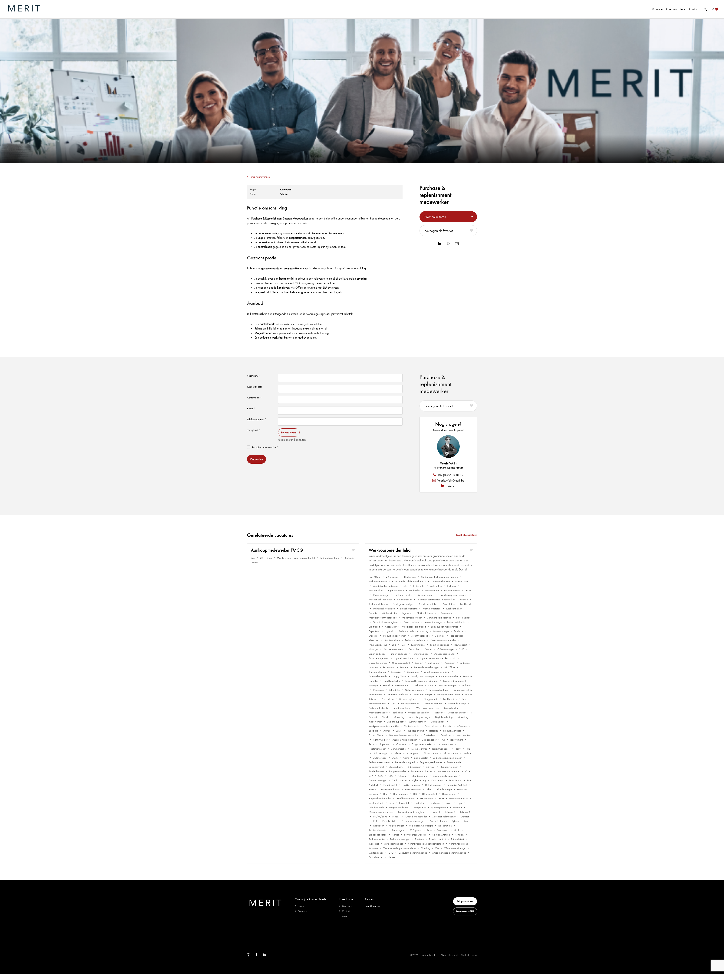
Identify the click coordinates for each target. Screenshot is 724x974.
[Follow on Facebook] (256, 955)
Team (683, 9)
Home (301, 905)
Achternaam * (254, 397)
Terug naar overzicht (260, 176)
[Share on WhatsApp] (448, 243)
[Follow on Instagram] (248, 955)
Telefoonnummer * (256, 419)
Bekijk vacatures (465, 901)
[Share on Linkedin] (439, 243)
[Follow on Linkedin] (264, 955)
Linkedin (450, 486)
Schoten (284, 194)
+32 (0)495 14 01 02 (450, 475)
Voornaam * (253, 375)
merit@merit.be (372, 905)
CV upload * (253, 430)
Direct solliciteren (434, 217)
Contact (693, 9)
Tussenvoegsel (254, 386)
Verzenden (256, 459)
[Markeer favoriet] (353, 550)
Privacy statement (449, 955)
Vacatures (657, 9)
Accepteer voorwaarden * (265, 447)
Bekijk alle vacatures (466, 535)
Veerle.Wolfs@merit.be (450, 480)
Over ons (671, 9)
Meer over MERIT (465, 911)
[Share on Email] (457, 243)
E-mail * (251, 408)
